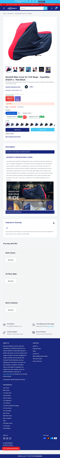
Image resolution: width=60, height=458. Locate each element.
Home (4, 13)
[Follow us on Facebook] (4, 438)
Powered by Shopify (8, 445)
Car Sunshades (7, 410)
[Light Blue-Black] (41, 124)
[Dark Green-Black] (46, 124)
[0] (56, 8)
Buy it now (43, 129)
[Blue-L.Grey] (12, 124)
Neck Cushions (7, 398)
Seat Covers (6, 413)
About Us (35, 346)
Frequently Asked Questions (13, 212)
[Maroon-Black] (32, 124)
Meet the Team (37, 348)
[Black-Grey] (22, 124)
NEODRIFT (8, 90)
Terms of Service (37, 361)
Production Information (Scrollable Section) (18, 151)
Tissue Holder (7, 395)
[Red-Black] (8, 124)
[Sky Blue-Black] (37, 124)
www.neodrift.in (7, 374)
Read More (50, 326)
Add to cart (17, 129)
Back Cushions (7, 418)
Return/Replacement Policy (13, 136)
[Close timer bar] (58, 1)
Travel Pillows (7, 428)
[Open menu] (4, 8)
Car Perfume (6, 403)
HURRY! (42, 1)
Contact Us (36, 353)
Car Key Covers (7, 408)
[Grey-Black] (27, 124)
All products (11, 13)
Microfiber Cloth (7, 423)
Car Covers (6, 388)
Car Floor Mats (7, 393)
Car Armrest (6, 426)
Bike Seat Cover (7, 415)
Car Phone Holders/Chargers (11, 405)
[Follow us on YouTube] (10, 438)
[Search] (45, 8)
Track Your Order (37, 358)
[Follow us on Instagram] (7, 438)
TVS (21, 90)
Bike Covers (15, 90)
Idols (4, 420)
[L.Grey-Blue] (17, 124)
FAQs (34, 351)
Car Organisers (7, 400)
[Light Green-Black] (51, 124)
